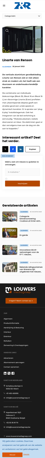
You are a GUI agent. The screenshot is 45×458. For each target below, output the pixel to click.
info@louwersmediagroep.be (18, 427)
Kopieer (32, 149)
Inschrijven (22, 183)
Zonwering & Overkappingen (16, 345)
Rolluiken (8, 341)
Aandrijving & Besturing (14, 328)
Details (26, 454)
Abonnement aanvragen (14, 362)
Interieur (7, 332)
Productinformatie (11, 323)
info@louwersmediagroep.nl (18, 398)
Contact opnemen (11, 367)
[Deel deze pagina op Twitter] (5, 149)
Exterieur (7, 336)
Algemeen (6, 67)
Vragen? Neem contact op (20, 301)
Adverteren (8, 358)
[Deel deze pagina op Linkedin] (21, 149)
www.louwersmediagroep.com (19, 436)
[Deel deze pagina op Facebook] (13, 149)
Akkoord (12, 455)
